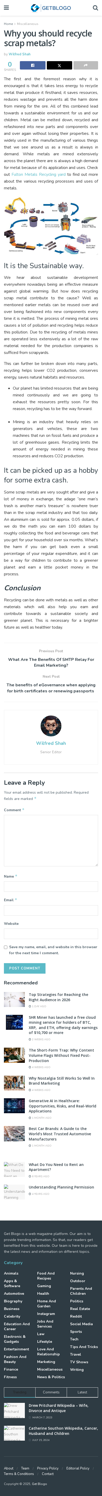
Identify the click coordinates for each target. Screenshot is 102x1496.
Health (43, 1293)
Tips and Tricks (84, 1346)
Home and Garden (46, 1304)
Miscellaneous (27, 24)
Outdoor (77, 1281)
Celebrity (12, 1316)
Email (10, 900)
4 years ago (40, 1194)
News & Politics (51, 1377)
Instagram (46, 1313)
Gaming (44, 1285)
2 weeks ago (40, 1039)
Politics (76, 1301)
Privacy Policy (48, 1468)
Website (11, 923)
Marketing (46, 1361)
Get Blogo (39, 1484)
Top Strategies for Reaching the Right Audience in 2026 (58, 997)
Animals (11, 1273)
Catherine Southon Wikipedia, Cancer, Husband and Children (63, 1431)
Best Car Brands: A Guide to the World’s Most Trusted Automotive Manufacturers (60, 1133)
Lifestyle (44, 1341)
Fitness (10, 1377)
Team (25, 1468)
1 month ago (41, 1118)
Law (40, 1333)
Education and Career (17, 1326)
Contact (48, 1474)
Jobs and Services (45, 1324)
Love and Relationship (48, 1352)
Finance (11, 1369)
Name (11, 876)
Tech (74, 1339)
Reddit (76, 1316)
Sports (76, 1331)
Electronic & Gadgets (15, 1339)
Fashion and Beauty (15, 1359)
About (8, 1468)
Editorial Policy (77, 1468)
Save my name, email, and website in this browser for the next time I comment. (53, 950)
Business (11, 1308)
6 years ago (40, 1176)
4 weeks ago (40, 1067)
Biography (13, 1301)
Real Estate (80, 1308)
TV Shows (79, 1362)
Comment (14, 810)
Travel (75, 1354)
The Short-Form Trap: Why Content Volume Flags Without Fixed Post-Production (61, 1055)
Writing (77, 1369)
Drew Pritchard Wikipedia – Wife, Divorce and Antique (58, 1408)
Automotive (14, 1293)
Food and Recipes (46, 1276)
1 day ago (38, 1006)
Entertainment (16, 1349)
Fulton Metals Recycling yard (39, 174)
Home (8, 24)
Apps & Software (12, 1283)
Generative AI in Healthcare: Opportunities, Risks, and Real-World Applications (62, 1105)
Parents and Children (81, 1291)
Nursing (77, 1273)
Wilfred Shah (20, 54)
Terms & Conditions (19, 1474)
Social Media (81, 1324)
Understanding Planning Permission (61, 1187)
